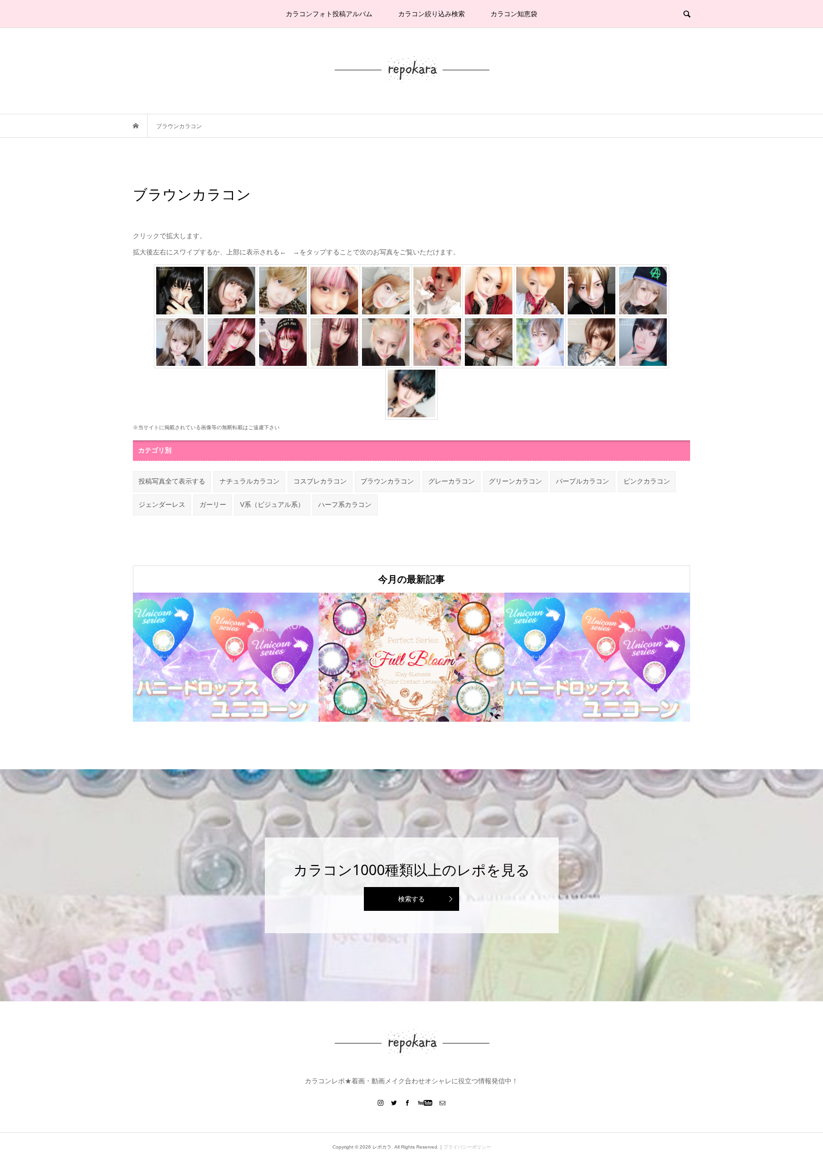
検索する (411, 899)
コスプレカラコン (320, 481)
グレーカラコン (451, 481)
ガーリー (213, 504)
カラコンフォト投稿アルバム (329, 14)
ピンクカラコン (646, 481)
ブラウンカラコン (387, 481)
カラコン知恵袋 (514, 14)
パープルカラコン (582, 481)
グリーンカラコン (515, 481)
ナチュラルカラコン (250, 481)
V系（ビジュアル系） (272, 504)
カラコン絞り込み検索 (431, 14)
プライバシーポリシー (467, 1147)
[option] (226, 657)
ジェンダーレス (162, 504)
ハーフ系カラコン (344, 504)
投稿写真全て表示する (172, 481)
